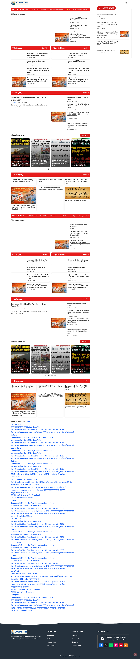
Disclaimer (75, 642)
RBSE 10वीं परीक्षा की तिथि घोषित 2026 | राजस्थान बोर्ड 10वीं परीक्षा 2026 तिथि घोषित (78, 125)
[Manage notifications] (135, 654)
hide (28, 422)
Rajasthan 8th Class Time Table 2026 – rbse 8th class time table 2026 (79, 27)
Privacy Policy (76, 645)
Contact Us (75, 639)
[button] (126, 3)
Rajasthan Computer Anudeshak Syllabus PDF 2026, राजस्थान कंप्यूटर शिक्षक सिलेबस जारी (75, 9)
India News (50, 635)
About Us (75, 635)
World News (51, 639)
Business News (51, 642)
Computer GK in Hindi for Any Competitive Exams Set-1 (37, 54)
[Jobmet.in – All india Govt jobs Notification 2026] (19, 3)
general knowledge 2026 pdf (75, 200)
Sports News (51, 645)
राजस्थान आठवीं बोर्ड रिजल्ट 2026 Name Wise (78, 19)
